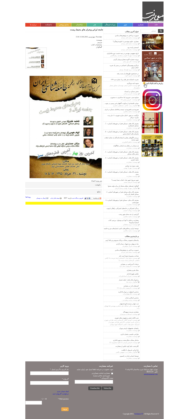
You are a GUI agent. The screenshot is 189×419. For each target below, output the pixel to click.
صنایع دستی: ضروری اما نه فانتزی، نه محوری (124, 97)
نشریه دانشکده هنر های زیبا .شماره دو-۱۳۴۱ (125, 79)
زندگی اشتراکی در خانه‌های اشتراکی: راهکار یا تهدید (123, 208)
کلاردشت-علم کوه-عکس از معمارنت (127, 346)
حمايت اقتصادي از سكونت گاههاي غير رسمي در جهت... (121, 103)
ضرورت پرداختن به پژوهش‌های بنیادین (127, 35)
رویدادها (28, 197)
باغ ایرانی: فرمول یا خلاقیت (130, 350)
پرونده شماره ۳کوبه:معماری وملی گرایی (126, 59)
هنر (94, 25)
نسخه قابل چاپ (54, 198)
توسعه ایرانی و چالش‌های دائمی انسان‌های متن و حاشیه (121, 228)
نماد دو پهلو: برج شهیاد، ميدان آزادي (127, 244)
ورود (65, 409)
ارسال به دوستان (41, 198)
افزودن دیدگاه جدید (77, 198)
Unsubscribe (95, 388)
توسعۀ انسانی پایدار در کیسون (129, 356)
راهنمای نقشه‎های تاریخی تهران (129, 328)
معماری (141, 25)
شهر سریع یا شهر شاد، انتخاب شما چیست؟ (125, 180)
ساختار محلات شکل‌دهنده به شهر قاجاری (126, 340)
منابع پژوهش (64, 25)
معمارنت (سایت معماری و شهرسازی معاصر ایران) (101, 374)
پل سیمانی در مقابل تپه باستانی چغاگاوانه (126, 146)
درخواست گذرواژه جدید (61, 394)
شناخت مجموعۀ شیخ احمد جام (129, 256)
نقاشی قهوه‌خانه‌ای (133, 274)
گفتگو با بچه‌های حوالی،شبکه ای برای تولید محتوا (123, 186)
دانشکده (48, 25)
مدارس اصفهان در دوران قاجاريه (128, 292)
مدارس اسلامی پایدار (132, 298)
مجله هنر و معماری (133, 270)
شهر (125, 25)
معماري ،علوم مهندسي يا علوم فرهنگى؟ (126, 41)
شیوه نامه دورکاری (133, 83)
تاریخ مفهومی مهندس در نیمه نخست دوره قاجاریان (123, 53)
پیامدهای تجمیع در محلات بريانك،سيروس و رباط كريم (122, 240)
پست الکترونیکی (106, 378)
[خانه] (153, 12)
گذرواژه (65, 379)
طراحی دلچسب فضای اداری (130, 334)
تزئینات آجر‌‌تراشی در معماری (130, 264)
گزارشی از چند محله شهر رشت (129, 214)
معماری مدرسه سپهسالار (131, 312)
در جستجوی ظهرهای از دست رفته (128, 73)
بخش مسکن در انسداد (131, 91)
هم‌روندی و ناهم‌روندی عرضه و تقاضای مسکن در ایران (122, 109)
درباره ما (33, 25)
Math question (63, 399)
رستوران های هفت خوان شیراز (129, 280)
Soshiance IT (138, 414)
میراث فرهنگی (110, 25)
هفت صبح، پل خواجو (132, 166)
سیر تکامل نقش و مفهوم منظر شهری (127, 318)
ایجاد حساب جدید (63, 391)
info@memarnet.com (151, 374)
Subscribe (107, 388)
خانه (156, 25)
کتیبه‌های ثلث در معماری (131, 286)
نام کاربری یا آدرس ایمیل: (59, 369)
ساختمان (79, 25)
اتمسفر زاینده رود (133, 47)
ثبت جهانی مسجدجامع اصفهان (129, 304)
